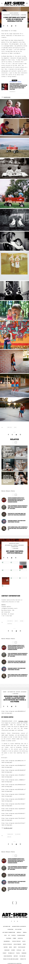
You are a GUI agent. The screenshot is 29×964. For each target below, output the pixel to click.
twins (15, 427)
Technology (11, 953)
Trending (24, 953)
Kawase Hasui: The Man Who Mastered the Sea (16, 521)
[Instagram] (17, 921)
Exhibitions (14, 546)
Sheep (4, 691)
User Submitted (8, 956)
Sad (24, 950)
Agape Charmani (14, 13)
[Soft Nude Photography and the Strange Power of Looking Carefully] (21, 465)
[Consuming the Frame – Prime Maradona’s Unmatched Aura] (21, 478)
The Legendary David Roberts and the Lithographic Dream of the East (17, 507)
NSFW (15, 947)
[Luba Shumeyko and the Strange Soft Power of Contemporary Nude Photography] (21, 452)
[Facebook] (11, 921)
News (10, 947)
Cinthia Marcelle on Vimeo (11, 601)
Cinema (25, 932)
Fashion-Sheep (21, 935)
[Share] (3, 25)
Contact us (23, 959)
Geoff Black (10, 427)
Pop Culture (18, 929)
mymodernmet (7, 97)
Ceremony (7, 950)
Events (13, 950)
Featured (8, 938)
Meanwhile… (7, 941)
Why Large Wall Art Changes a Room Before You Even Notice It (17, 528)
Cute (5, 935)
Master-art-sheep (14, 543)
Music (24, 944)
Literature (10, 929)
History (16, 956)
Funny (14, 938)
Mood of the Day (7, 944)
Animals (19, 932)
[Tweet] (7, 25)
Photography (6, 15)
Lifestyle (20, 938)
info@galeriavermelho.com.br (9, 608)
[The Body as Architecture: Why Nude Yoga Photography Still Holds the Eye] (7, 478)
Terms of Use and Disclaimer (10, 959)
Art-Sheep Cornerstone (8, 932)
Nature (6, 947)
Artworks (21, 545)
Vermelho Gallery (6, 599)
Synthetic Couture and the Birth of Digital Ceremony (17, 514)
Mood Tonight (17, 944)
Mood (23, 941)
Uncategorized (15, 15)
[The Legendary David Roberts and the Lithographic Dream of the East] (7, 452)
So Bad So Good (8, 827)
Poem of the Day (16, 941)
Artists (15, 545)
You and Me (22, 956)
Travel (19, 81)
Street (4, 953)
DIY (9, 935)
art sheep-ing (9, 545)
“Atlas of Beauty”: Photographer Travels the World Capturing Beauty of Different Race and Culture (18, 86)
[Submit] (11, 25)
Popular (19, 950)
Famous (14, 935)
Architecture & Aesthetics (19, 926)
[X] (14, 921)
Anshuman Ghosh (23, 721)
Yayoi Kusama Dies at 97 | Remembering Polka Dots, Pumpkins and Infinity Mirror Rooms (16, 500)
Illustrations (18, 834)
